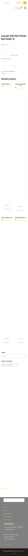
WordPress (15, 551)
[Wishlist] (16, 8)
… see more (6, 544)
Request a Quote (7, 519)
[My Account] (18, 8)
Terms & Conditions (8, 516)
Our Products (7, 508)
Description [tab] (13, 66)
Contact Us (6, 510)
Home (5, 505)
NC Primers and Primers (14, 58)
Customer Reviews (8, 513)
